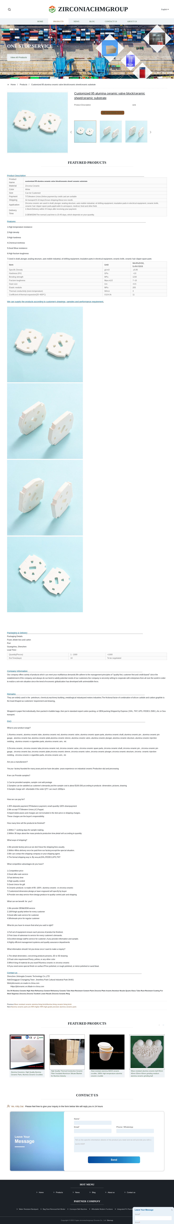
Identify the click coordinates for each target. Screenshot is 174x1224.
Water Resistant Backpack (28, 1209)
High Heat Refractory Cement (38, 991)
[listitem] (87, 131)
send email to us (114, 113)
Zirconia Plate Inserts (103, 991)
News (76, 21)
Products (58, 21)
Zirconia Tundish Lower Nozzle (39, 994)
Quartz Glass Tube (132, 991)
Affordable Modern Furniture (102, 1209)
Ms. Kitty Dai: (17, 1106)
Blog (92, 21)
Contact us (111, 21)
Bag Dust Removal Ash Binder (54, 1209)
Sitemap (110, 1220)
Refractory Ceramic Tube (60, 991)
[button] (9, 9)
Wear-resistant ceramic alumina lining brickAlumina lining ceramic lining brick (42, 1004)
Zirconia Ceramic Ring (61, 994)
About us (132, 21)
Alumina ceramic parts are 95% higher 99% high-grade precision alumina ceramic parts (43, 1007)
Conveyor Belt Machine (78, 1209)
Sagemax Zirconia (19, 994)
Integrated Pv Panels (125, 1209)
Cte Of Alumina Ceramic (16, 991)
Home (40, 21)
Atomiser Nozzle (118, 991)
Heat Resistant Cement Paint (82, 991)
